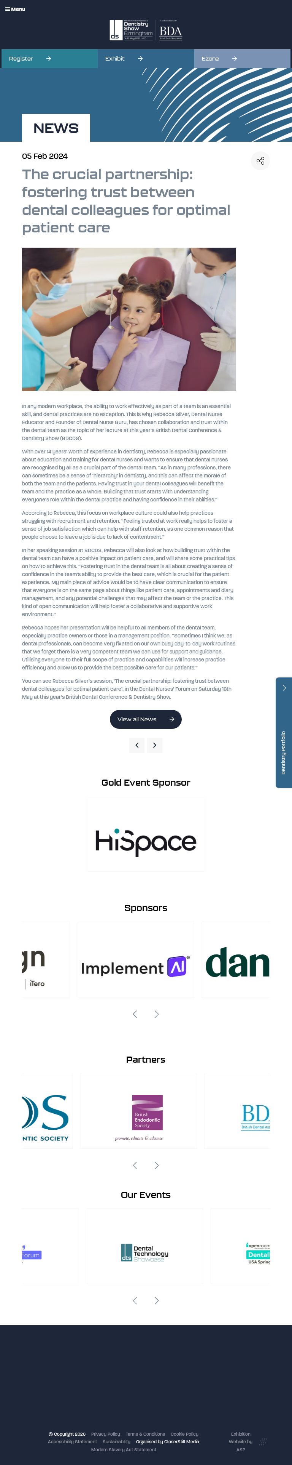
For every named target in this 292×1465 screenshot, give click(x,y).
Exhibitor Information (126, 1371)
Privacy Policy (105, 1434)
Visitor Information (123, 1363)
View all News (136, 719)
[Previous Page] (136, 745)
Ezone (210, 59)
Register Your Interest (126, 1379)
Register (21, 59)
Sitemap (113, 1425)
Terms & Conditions (145, 1434)
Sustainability (116, 1441)
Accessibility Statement (72, 1441)
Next (157, 1014)
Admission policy (122, 1394)
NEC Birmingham (205, 1369)
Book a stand (118, 1386)
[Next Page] (154, 745)
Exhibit (115, 59)
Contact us (116, 1409)
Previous (135, 1014)
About (111, 1417)
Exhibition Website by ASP (240, 1441)
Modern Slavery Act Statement (123, 1449)
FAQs (110, 1402)
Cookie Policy (184, 1434)
